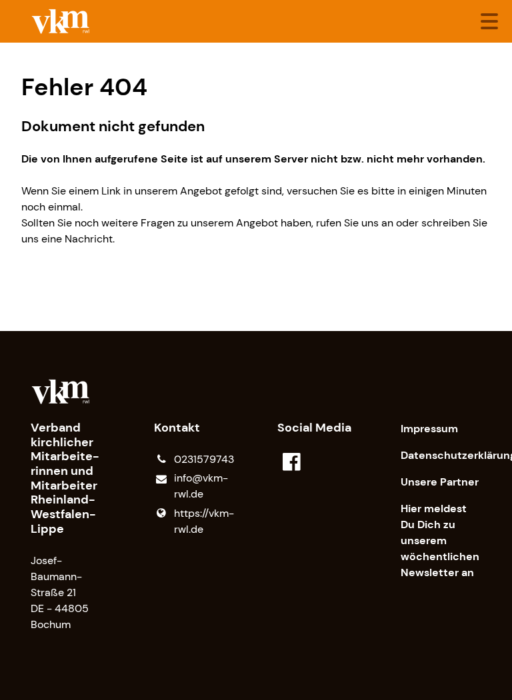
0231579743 (204, 459)
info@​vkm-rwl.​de (201, 486)
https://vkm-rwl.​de (204, 521)
